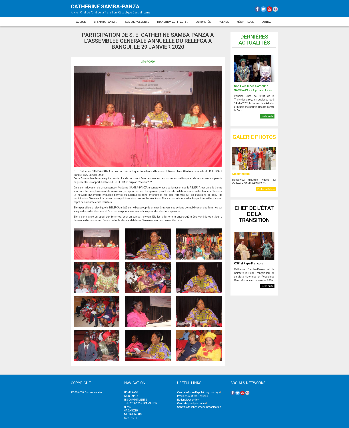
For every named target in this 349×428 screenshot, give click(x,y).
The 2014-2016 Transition (140, 403)
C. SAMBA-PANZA (104, 21)
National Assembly (188, 399)
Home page (131, 392)
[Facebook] (258, 8)
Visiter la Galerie (266, 189)
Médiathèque (245, 21)
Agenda (224, 21)
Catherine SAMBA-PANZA (105, 6)
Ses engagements (137, 21)
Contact (267, 21)
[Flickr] (275, 8)
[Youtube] (270, 8)
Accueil (81, 21)
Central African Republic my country (199, 392)
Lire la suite (267, 116)
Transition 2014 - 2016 (171, 21)
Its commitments (135, 399)
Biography (131, 396)
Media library (133, 414)
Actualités (203, 21)
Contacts (130, 417)
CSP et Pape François (248, 263)
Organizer (131, 410)
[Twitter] (264, 8)
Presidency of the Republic (193, 396)
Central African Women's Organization (199, 406)
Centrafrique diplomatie (192, 403)
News (127, 406)
